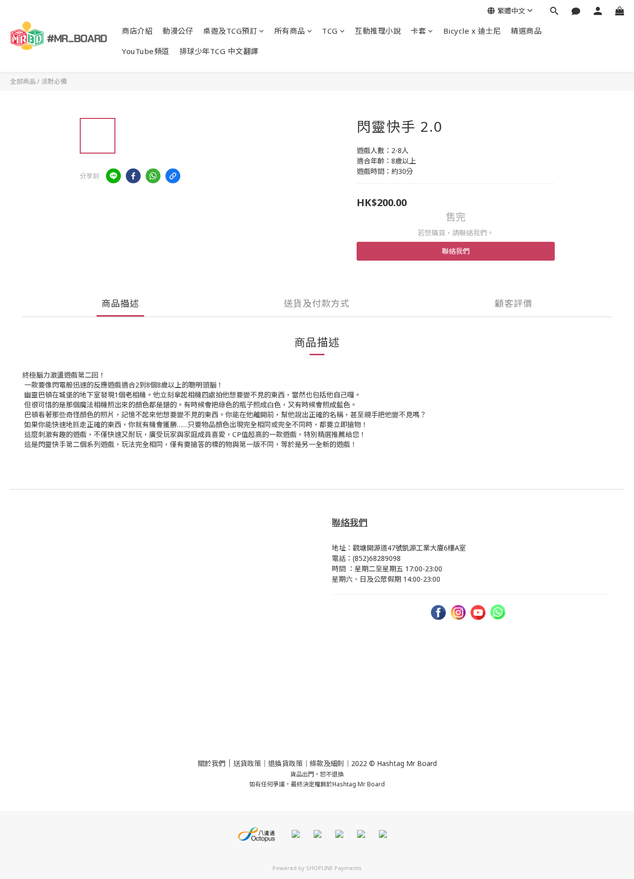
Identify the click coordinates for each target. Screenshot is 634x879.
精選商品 (526, 31)
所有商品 (289, 31)
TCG (330, 31)
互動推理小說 (378, 31)
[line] (113, 175)
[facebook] (133, 175)
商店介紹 (137, 31)
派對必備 (54, 81)
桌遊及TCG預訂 (230, 31)
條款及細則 (327, 763)
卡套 (418, 31)
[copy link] (172, 175)
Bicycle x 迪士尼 (472, 31)
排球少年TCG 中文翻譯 (219, 51)
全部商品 (23, 81)
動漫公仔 (177, 31)
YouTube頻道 (145, 51)
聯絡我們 (456, 251)
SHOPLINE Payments (334, 868)
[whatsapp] (153, 175)
